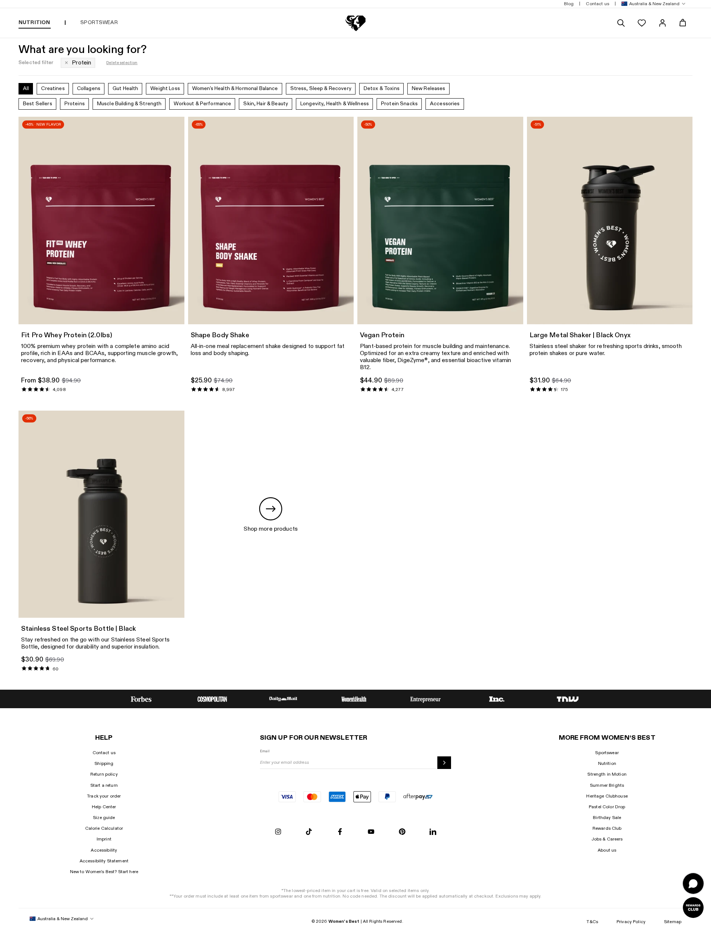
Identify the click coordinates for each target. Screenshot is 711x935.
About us (607, 850)
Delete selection (121, 62)
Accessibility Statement (104, 861)
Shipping (103, 763)
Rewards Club (607, 828)
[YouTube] (371, 832)
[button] (651, 4)
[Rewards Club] (693, 907)
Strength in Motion (607, 774)
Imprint (104, 839)
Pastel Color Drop (607, 807)
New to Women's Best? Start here (104, 872)
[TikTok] (309, 832)
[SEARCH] (621, 23)
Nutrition (607, 763)
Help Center (104, 807)
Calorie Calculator (104, 828)
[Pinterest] (402, 832)
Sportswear (606, 753)
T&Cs (592, 921)
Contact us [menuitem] (597, 4)
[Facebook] (340, 832)
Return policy (104, 774)
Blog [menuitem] (569, 4)
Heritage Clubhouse (607, 796)
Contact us (104, 753)
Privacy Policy (631, 921)
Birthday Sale (607, 817)
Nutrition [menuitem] (34, 22)
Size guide (104, 817)
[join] (444, 762)
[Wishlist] (641, 23)
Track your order (104, 796)
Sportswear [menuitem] (98, 22)
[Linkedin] (433, 832)
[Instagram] (278, 832)
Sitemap (672, 921)
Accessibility (104, 850)
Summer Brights (607, 785)
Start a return (104, 785)
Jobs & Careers (607, 839)
